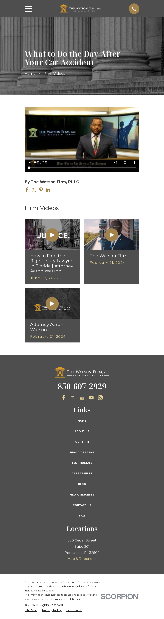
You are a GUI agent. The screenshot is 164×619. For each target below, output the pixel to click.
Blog (82, 484)
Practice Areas (82, 452)
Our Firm (82, 441)
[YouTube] (91, 397)
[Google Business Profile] (82, 397)
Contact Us (82, 505)
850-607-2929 (82, 386)
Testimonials (82, 462)
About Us (82, 431)
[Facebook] (63, 397)
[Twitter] (72, 397)
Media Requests (82, 494)
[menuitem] (31, 610)
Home (82, 420)
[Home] (80, 8)
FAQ (82, 515)
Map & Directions (82, 559)
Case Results (82, 473)
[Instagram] (100, 397)
